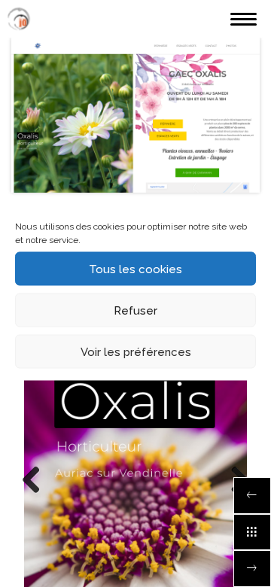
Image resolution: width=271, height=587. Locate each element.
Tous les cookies (135, 268)
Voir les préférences (136, 351)
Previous (37, 481)
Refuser (135, 310)
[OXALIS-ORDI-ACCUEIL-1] (135, 115)
